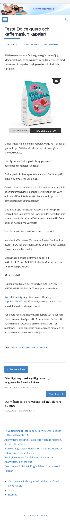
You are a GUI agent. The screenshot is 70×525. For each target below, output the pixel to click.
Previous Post (17, 369)
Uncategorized (30, 44)
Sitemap (12, 494)
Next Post (54, 393)
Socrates (42, 515)
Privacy (12, 489)
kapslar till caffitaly (15, 301)
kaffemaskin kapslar (36, 347)
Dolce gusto (18, 347)
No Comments (50, 44)
